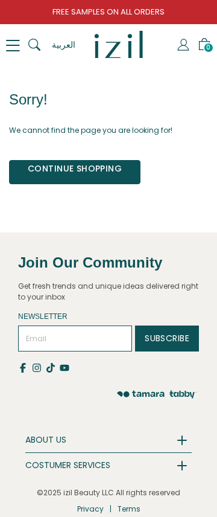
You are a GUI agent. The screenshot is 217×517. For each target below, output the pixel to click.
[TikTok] (53, 367)
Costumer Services (67, 465)
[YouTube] (65, 367)
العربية (63, 44)
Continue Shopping (75, 168)
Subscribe (167, 338)
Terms (129, 509)
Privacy (90, 509)
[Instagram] (39, 367)
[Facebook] (25, 367)
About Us (45, 440)
